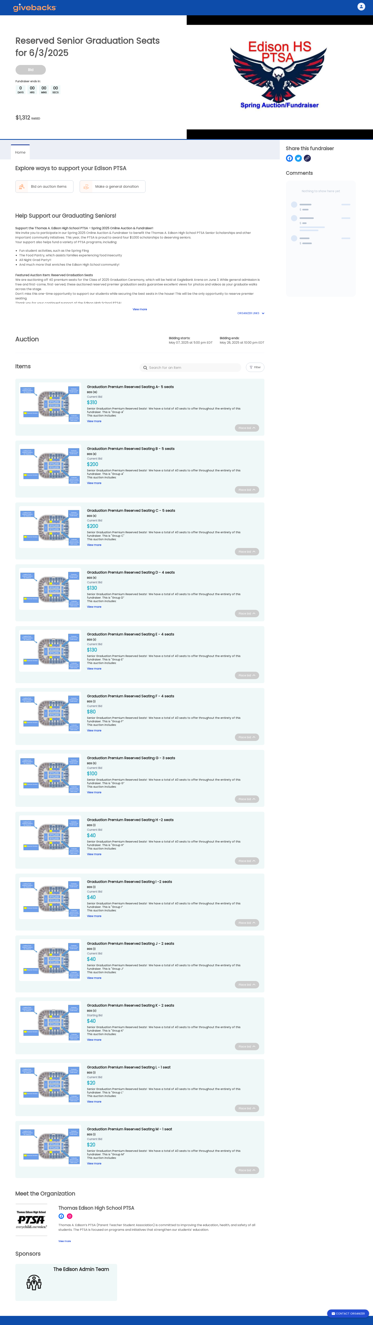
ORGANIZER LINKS (248, 313)
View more (94, 421)
